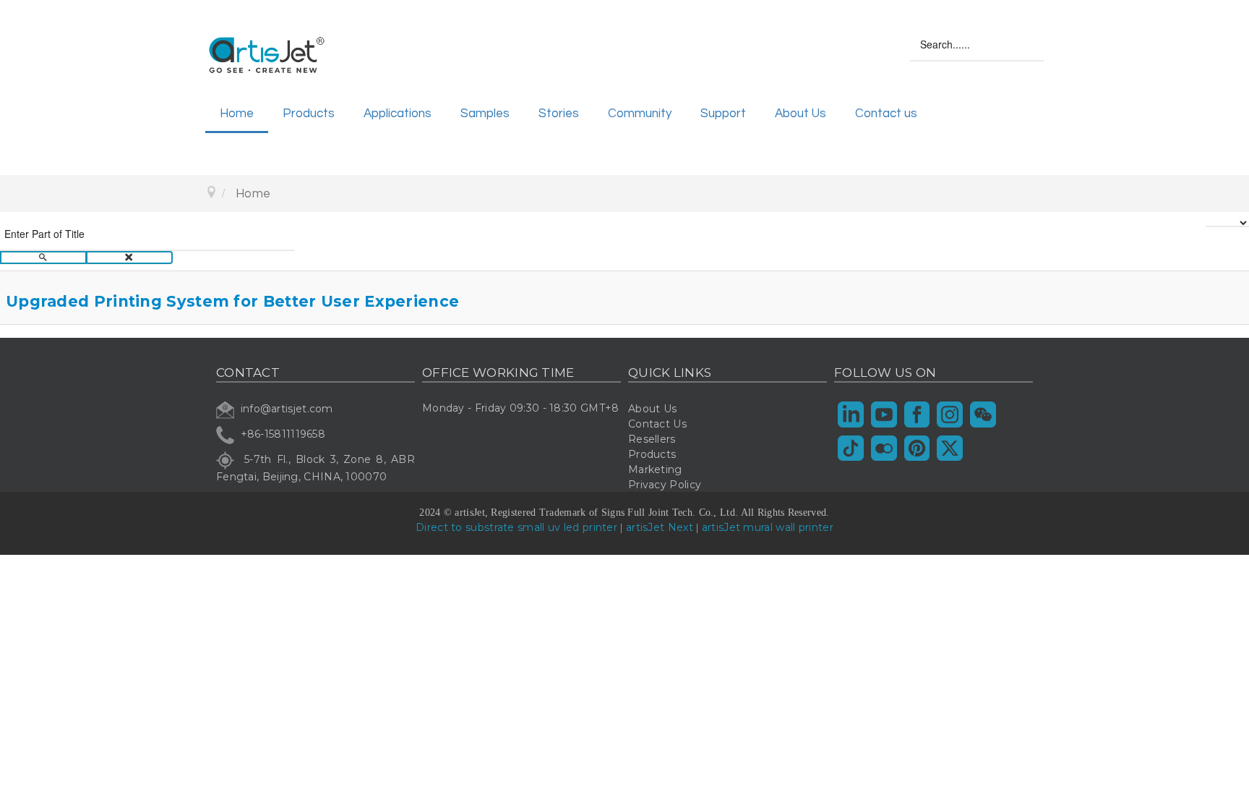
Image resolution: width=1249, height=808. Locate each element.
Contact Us (657, 423)
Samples (485, 113)
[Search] (43, 258)
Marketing (655, 469)
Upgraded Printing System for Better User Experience (232, 301)
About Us (800, 113)
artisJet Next (659, 527)
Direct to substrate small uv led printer (516, 527)
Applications (398, 113)
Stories (558, 113)
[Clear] (129, 258)
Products (309, 113)
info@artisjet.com (287, 409)
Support (723, 113)
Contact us (886, 113)
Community (639, 113)
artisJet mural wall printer (767, 527)
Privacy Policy (664, 484)
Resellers (652, 439)
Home (237, 113)
